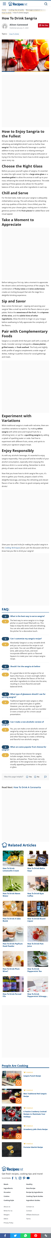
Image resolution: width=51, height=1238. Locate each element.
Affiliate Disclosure (32, 1215)
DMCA (6, 1219)
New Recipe (30, 1188)
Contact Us (30, 1207)
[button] (46, 1235)
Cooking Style (9, 1200)
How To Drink (6, 13)
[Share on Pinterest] (43, 25)
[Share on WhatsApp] (25, 1235)
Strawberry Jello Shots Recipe (35, 1129)
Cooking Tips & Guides (16, 10)
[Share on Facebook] (5, 1235)
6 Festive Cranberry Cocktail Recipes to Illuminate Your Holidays (34, 1114)
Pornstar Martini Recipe (33, 1147)
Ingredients (8, 1188)
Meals (6, 1184)
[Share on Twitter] (15, 1235)
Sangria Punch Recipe (32, 1076)
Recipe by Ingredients (34, 1192)
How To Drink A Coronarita (27, 787)
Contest (29, 1211)
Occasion (7, 1192)
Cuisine (6, 1196)
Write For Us (8, 1211)
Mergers (6, 1215)
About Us (7, 1207)
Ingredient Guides (33, 1200)
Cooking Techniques (12, 547)
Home (4, 10)
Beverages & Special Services (36, 10)
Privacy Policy (8, 1223)
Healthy (29, 1184)
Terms (28, 1219)
